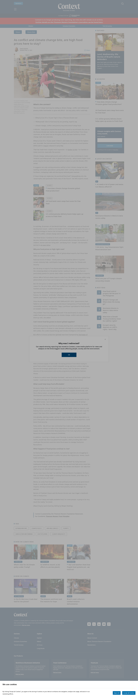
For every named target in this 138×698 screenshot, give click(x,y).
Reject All (116, 693)
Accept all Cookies (128, 693)
